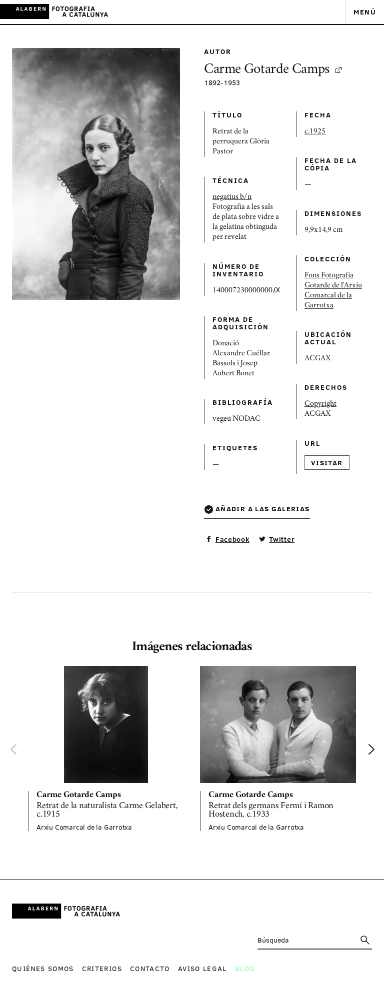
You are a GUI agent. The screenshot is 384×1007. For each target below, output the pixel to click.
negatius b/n (232, 197)
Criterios (102, 968)
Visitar (327, 462)
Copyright (320, 404)
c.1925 (315, 131)
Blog (245, 968)
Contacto (150, 968)
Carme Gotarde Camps (267, 70)
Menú (365, 11)
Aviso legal (202, 968)
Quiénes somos (43, 968)
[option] (106, 748)
